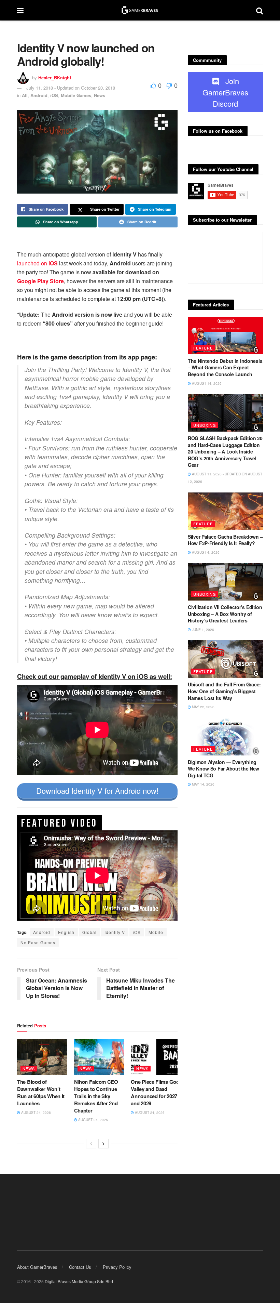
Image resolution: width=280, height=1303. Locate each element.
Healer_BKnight (54, 77)
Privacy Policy (117, 1267)
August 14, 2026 (206, 383)
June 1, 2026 (202, 629)
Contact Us (80, 1267)
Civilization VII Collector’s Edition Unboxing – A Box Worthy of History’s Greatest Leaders (225, 614)
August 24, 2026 (35, 1112)
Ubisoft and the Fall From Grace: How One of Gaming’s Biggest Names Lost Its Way (224, 691)
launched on (37, 263)
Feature (203, 348)
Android (38, 95)
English (66, 932)
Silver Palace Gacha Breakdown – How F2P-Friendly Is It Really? (225, 540)
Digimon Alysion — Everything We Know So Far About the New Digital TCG (223, 769)
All (25, 95)
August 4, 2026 (205, 552)
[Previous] (91, 1143)
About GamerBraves (37, 1267)
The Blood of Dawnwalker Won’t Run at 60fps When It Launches (41, 1092)
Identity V (114, 932)
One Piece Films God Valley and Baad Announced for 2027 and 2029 (155, 1092)
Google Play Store (40, 281)
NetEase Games (37, 942)
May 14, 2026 (202, 784)
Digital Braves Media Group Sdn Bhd (79, 1281)
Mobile (156, 932)
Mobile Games (76, 95)
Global (89, 932)
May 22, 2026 (202, 707)
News (99, 95)
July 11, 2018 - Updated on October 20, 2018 (70, 87)
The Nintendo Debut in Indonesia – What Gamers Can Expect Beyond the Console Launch (225, 367)
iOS (54, 95)
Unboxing (204, 425)
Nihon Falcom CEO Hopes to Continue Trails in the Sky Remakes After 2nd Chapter (96, 1096)
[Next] (103, 1143)
